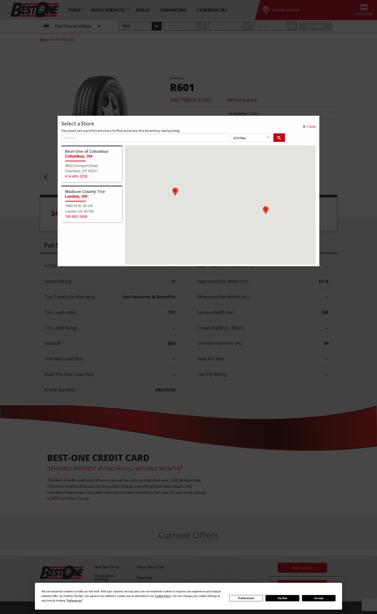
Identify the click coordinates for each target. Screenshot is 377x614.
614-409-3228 (76, 176)
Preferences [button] (74, 600)
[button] (266, 210)
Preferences (246, 598)
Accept (318, 598)
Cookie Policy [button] (163, 596)
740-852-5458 (76, 217)
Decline (282, 598)
